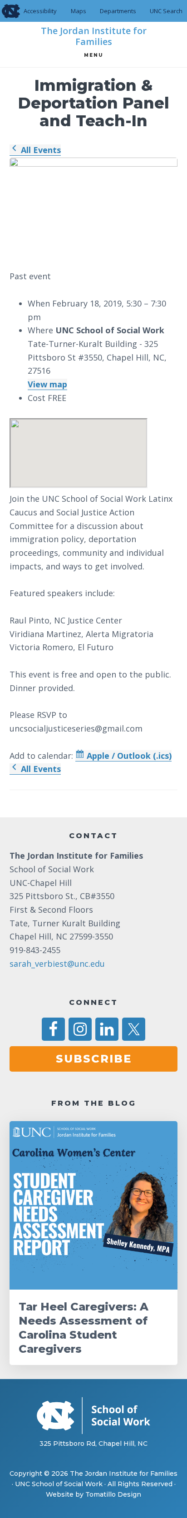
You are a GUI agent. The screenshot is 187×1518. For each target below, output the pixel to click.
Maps (78, 11)
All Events (40, 149)
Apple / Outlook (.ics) (128, 755)
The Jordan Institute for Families (94, 36)
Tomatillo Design (113, 1494)
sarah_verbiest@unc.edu (57, 963)
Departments (118, 11)
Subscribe (94, 1058)
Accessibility (40, 11)
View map (47, 384)
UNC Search (166, 11)
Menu (93, 55)
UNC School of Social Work (59, 1484)
